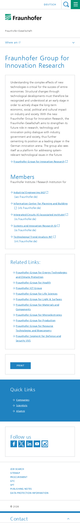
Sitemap (15, 473)
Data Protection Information (29, 493)
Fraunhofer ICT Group (29, 288)
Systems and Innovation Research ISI (35, 225)
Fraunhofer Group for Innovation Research (39, 161)
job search (17, 469)
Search (66, 4)
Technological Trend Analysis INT (33, 236)
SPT (12, 485)
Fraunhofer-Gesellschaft (18, 30)
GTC (12, 481)
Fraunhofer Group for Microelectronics (39, 314)
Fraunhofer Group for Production (35, 320)
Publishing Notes (21, 489)
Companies (22, 399)
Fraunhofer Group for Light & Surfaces (39, 299)
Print (20, 365)
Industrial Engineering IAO (29, 192)
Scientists (21, 405)
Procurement (18, 477)
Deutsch (50, 4)
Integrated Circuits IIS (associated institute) (39, 214)
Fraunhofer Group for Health (33, 282)
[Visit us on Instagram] (44, 443)
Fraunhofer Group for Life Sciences (36, 293)
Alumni (20, 411)
